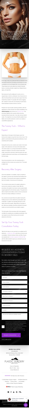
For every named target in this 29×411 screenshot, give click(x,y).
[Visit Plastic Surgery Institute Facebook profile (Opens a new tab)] (11, 392)
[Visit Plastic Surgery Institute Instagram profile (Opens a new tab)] (8, 392)
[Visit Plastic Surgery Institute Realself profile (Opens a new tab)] (20, 392)
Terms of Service (8, 331)
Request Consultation (10, 335)
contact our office (11, 233)
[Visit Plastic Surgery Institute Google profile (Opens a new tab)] (16, 392)
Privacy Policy (20, 330)
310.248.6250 (6, 339)
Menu (25, 3)
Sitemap (7, 381)
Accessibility (21, 381)
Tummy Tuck (20, 111)
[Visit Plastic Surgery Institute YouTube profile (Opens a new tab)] (13, 392)
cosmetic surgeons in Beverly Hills (17, 237)
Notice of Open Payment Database (14, 383)
